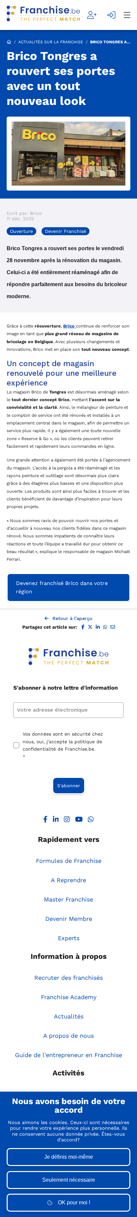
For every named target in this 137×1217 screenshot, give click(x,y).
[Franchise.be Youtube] (79, 821)
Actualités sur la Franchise (50, 42)
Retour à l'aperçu (72, 618)
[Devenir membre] (91, 15)
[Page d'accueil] (43, 15)
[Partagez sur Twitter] (90, 627)
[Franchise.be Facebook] (45, 821)
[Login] (111, 15)
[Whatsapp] (91, 821)
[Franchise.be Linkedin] (56, 821)
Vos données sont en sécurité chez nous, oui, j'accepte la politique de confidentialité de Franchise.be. (63, 745)
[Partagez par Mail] (112, 627)
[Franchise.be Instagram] (67, 821)
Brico (69, 325)
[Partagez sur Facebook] (82, 627)
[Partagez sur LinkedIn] (98, 627)
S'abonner (68, 785)
